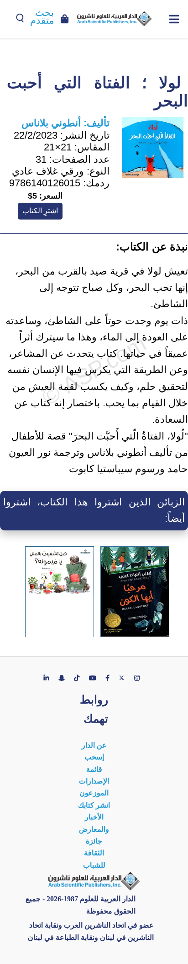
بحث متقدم (42, 16)
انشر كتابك (94, 805)
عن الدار (94, 745)
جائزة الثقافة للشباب (94, 853)
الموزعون (94, 793)
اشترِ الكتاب (40, 211)
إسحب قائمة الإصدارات (94, 769)
